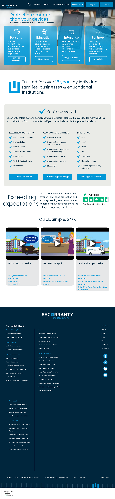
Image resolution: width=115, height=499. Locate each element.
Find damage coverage (57, 176)
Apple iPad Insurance (13, 346)
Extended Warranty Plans (47, 334)
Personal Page (44, 348)
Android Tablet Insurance (14, 350)
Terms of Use (63, 477)
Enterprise (57, 4)
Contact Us (105, 348)
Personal (37, 4)
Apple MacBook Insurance (15, 366)
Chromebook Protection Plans (19, 442)
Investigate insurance (91, 176)
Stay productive (71, 57)
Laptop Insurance (12, 358)
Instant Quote (77, 4)
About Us (105, 344)
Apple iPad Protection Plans (18, 435)
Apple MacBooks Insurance (18, 449)
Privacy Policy (49, 477)
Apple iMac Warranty (13, 377)
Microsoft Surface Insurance (16, 369)
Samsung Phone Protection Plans (18, 429)
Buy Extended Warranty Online (49, 387)
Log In (92, 4)
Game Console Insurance (47, 361)
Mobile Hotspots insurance (18, 416)
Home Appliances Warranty (48, 372)
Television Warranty (45, 390)
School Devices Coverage (18, 405)
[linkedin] (105, 369)
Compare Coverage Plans (48, 345)
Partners (65, 4)
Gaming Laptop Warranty (14, 373)
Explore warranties (23, 176)
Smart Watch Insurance (47, 368)
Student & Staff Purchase (18, 408)
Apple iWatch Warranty (47, 364)
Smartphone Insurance (14, 337)
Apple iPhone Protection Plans (19, 424)
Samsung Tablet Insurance (18, 438)
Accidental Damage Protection (49, 337)
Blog (103, 341)
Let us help (98, 59)
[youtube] (105, 375)
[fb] (105, 356)
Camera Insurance (45, 379)
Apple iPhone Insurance (14, 334)
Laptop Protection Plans (17, 446)
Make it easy (44, 59)
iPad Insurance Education (18, 412)
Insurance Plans (44, 341)
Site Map (83, 477)
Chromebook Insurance (14, 362)
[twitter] (105, 362)
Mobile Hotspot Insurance (47, 376)
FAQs (103, 337)
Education (47, 4)
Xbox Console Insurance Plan (49, 357)
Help (107, 4)
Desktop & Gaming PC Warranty (17, 380)
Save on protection (17, 59)
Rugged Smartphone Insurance (49, 383)
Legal (74, 477)
